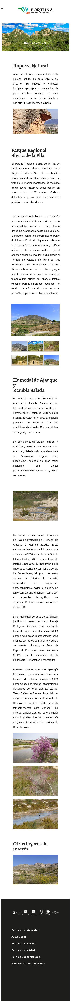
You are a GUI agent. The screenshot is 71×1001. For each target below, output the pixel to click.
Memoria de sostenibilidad (28, 963)
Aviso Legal (18, 936)
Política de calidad (23, 950)
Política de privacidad (25, 930)
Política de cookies (23, 943)
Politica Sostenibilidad (25, 956)
